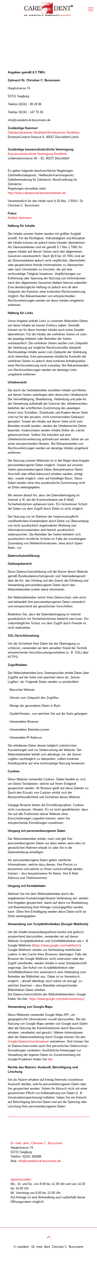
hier (50, 1059)
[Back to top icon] (48, 1237)
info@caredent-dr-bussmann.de (39, 1161)
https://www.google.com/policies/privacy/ (57, 999)
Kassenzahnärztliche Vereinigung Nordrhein (37, 154)
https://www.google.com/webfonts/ (56, 945)
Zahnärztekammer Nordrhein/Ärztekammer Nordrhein (44, 132)
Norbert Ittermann (20, 218)
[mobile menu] (91, 9)
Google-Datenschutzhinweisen (28, 1041)
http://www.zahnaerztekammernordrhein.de (37, 193)
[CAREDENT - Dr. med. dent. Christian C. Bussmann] (48, 9)
